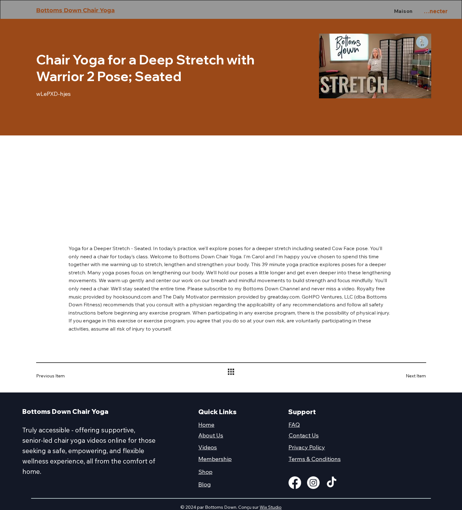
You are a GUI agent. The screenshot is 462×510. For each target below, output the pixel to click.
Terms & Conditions (315, 459)
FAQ (294, 424)
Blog (204, 484)
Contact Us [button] (304, 435)
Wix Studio (271, 507)
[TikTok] (331, 482)
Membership (215, 459)
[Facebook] (295, 482)
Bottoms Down (59, 10)
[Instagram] (313, 482)
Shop (205, 471)
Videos (207, 447)
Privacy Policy (307, 447)
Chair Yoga (99, 10)
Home (206, 424)
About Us (210, 435)
